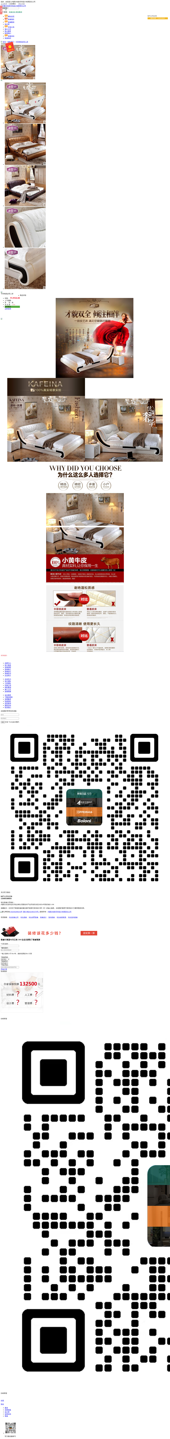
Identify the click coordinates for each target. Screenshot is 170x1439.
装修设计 (8, 671)
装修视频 (8, 691)
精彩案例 (8, 687)
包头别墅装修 (33, 917)
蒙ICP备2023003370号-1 (31, 912)
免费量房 (8, 699)
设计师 (7, 24)
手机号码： (5, 965)
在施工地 (8, 685)
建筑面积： (5, 948)
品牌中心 (8, 663)
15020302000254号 (16, 912)
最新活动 (8, 705)
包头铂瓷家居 (61, 917)
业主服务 (8, 695)
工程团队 (8, 683)
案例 (6, 1408)
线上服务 (8, 31)
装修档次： (5, 961)
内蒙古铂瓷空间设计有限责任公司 (59, 912)
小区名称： (5, 944)
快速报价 (8, 701)
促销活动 (8, 1414)
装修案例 (11, 22)
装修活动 (11, 36)
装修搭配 (8, 667)
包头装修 (23, 917)
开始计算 (4, 969)
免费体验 (8, 1410)
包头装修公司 (13, 917)
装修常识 (8, 673)
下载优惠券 (9, 697)
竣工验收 (8, 665)
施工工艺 (8, 29)
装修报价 (11, 19)
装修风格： (5, 957)
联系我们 (8, 33)
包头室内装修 (73, 917)
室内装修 (51, 917)
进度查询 (8, 703)
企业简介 (8, 675)
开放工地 (11, 27)
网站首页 (11, 16)
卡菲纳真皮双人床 (22, 42)
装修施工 (8, 669)
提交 (3, 722)
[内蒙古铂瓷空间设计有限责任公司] (13, 6)
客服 (6, 1416)
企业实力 (8, 679)
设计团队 (8, 681)
